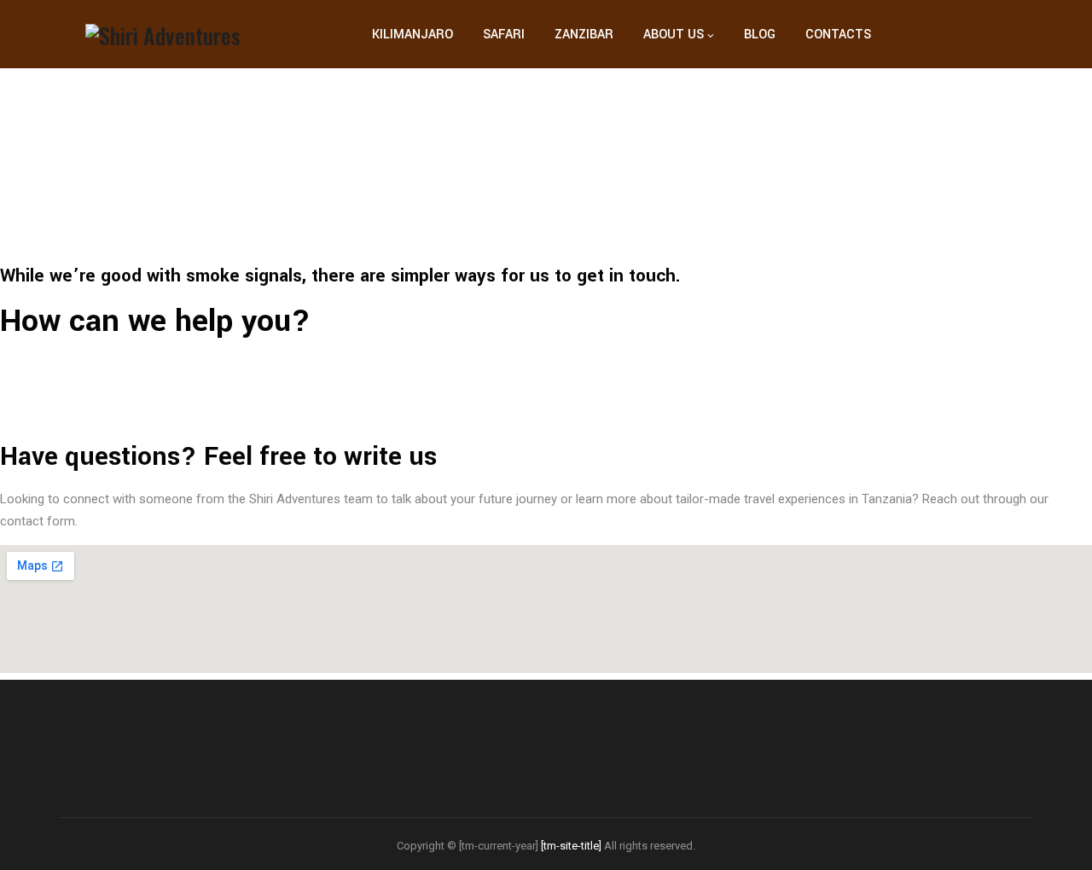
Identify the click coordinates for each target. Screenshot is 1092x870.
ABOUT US (673, 35)
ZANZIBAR (584, 35)
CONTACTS (838, 35)
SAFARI (504, 35)
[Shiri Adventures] (163, 34)
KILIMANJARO (412, 35)
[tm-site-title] (571, 845)
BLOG (759, 35)
